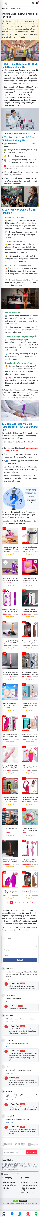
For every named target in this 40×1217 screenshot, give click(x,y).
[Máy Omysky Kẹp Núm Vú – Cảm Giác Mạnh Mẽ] (10, 567)
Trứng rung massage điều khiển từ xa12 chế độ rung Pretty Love (10, 893)
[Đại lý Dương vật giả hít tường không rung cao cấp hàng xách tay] (10, 786)
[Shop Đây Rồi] (7, 3)
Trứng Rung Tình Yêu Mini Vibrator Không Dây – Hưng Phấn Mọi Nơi (30, 705)
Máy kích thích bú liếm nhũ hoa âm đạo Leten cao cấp (10, 736)
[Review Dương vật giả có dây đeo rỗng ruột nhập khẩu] (30, 536)
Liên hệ (5, 1191)
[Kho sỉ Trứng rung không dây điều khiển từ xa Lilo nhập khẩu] (30, 755)
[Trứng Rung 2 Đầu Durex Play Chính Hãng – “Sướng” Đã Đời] (10, 692)
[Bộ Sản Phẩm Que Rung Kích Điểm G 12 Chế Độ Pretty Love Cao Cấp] (10, 598)
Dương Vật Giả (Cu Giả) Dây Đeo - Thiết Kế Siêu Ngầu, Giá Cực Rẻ (10, 643)
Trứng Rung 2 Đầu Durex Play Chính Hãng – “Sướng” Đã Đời (10, 705)
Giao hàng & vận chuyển (30, 1182)
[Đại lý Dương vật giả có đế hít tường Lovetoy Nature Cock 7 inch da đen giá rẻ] (30, 629)
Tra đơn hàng (31, 1152)
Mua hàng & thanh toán (29, 1185)
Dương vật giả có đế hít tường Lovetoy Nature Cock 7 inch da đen (29, 643)
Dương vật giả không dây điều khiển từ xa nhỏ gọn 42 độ (30, 580)
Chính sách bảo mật (9, 1185)
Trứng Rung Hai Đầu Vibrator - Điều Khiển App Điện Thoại (30, 830)
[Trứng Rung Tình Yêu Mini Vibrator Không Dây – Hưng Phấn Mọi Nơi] (30, 692)
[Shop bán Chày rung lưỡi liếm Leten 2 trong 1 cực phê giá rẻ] (30, 848)
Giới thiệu (6, 1188)
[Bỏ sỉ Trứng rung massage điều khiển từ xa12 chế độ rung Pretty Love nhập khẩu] (10, 880)
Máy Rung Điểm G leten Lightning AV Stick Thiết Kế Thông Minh (30, 674)
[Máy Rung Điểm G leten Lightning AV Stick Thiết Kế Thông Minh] (30, 661)
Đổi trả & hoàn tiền (28, 1193)
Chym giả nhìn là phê (10, 828)
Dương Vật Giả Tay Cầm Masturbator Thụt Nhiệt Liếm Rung (10, 768)
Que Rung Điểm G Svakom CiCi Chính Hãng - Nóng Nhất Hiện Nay (30, 611)
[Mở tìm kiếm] (33, 3)
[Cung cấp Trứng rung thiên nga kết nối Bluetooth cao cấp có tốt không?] (30, 786)
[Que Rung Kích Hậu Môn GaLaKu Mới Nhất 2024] (10, 661)
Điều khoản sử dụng (9, 1182)
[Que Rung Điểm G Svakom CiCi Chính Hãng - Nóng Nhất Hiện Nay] (30, 598)
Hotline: (11, 1174)
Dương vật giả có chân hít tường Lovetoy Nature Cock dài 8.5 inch (30, 893)
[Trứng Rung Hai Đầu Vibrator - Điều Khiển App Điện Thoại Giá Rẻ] (30, 817)
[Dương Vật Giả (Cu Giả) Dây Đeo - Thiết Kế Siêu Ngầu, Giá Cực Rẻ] (10, 629)
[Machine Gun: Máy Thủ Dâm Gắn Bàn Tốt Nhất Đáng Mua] (10, 536)
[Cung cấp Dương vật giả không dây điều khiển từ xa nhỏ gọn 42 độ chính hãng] (30, 567)
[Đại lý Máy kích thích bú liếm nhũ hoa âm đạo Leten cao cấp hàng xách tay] (10, 723)
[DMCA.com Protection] (20, 1200)
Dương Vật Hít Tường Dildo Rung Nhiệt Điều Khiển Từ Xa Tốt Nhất (10, 862)
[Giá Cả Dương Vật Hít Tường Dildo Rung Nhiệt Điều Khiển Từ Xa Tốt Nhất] (10, 848)
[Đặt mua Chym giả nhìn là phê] (10, 817)
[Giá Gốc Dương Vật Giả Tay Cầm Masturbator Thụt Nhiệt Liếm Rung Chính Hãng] (10, 755)
